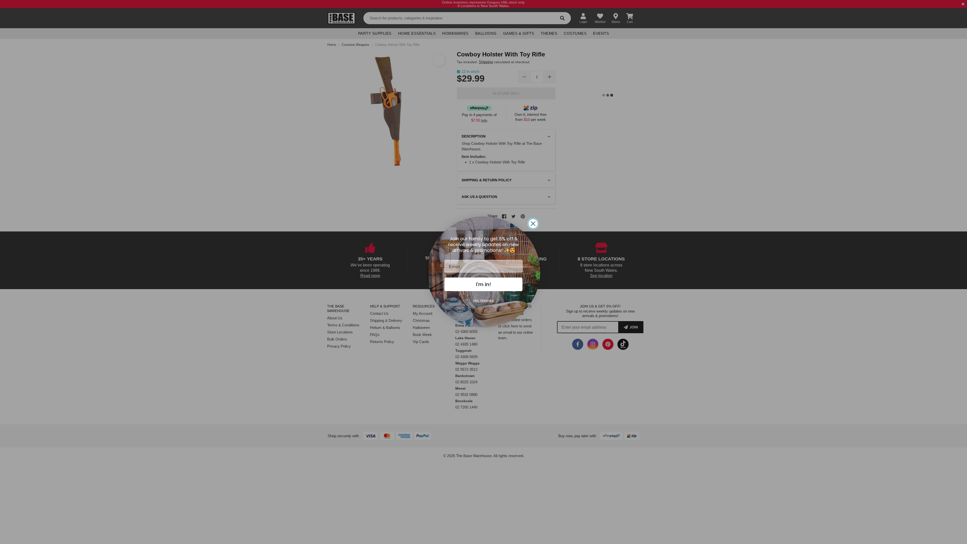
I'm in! (483, 284)
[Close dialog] (533, 224)
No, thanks (483, 301)
